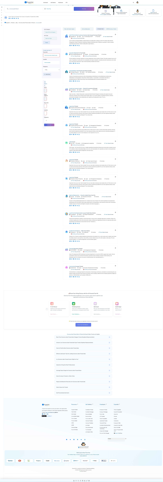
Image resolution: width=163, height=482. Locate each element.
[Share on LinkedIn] (12, 18)
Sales (94, 107)
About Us (116, 414)
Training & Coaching (91, 72)
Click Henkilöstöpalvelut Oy (76, 54)
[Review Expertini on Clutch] (47, 461)
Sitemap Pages (74, 427)
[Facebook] (42, 414)
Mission (115, 416)
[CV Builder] (1, 20)
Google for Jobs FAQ (118, 425)
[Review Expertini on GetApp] (94, 461)
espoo (80, 36)
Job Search (45, 2)
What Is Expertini (117, 409)
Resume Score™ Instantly (137, 14)
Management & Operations (96, 125)
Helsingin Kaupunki (75, 72)
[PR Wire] (1, 25)
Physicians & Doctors (87, 196)
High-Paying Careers (121, 13)
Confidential (73, 90)
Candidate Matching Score (105, 425)
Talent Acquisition (103, 418)
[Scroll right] (119, 309)
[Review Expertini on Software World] (76, 461)
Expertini (116, 404)
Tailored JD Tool (103, 423)
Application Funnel (103, 420)
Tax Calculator (88, 429)
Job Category (47, 29)
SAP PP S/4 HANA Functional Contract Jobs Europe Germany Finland (85, 35)
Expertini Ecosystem (118, 412)
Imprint (115, 418)
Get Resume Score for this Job (78, 38)
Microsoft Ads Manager (104, 433)
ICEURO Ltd (73, 36)
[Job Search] (133, 3)
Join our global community (105, 14)
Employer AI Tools (103, 409)
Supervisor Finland (73, 106)
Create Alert (100, 29)
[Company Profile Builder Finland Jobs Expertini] (84, 480)
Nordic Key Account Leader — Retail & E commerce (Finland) (83, 88)
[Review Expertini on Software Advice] (85, 461)
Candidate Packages (89, 412)
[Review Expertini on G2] (20, 461)
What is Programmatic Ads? (118, 430)
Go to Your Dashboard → (83, 324)
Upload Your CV (153, 12)
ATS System (102, 416)
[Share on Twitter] (11, 18)
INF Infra (72, 143)
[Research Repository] (1, 23)
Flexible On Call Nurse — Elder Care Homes (79, 231)
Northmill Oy (73, 267)
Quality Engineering (95, 54)
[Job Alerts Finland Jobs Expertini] (80, 480)
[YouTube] (47, 414)
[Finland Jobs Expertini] (30, 2)
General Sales (87, 90)
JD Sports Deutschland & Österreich (78, 107)
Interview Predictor (89, 423)
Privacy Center (74, 420)
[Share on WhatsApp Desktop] (18, 18)
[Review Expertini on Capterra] (38, 461)
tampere (86, 54)
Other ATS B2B (117, 427)
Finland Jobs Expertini (46, 408)
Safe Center (73, 414)
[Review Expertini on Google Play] (113, 461)
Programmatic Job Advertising (103, 428)
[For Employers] (1, 17)
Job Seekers (53, 2)
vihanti (79, 232)
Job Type (46, 35)
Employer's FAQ (117, 423)
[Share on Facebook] (9, 18)
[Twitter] (44, 414)
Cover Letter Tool (89, 418)
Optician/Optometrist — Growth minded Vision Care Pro (82, 195)
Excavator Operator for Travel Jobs (77, 53)
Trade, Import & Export (92, 161)
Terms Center (74, 418)
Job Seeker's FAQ (89, 432)
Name (45, 87)
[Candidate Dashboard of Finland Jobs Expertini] (76, 480)
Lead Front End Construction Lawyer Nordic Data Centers (82, 213)
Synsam (72, 196)
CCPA (72, 423)
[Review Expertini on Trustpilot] (29, 461)
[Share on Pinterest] (14, 18)
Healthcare (86, 232)
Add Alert (47, 74)
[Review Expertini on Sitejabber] (66, 461)
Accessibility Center (75, 416)
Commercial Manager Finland (76, 266)
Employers (60, 2)
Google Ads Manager (104, 431)
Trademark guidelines (90, 468)
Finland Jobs (81, 447)
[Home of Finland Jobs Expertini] (74, 480)
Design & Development (89, 214)
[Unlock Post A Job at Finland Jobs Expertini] (87, 480)
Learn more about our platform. (51, 412)
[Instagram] (46, 414)
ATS (66, 2)
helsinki (82, 72)
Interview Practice (89, 420)
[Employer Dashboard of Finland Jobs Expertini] (82, 480)
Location (45, 59)
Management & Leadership (88, 143)
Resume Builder (89, 414)
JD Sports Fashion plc (75, 161)
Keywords (45, 52)
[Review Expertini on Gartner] (10, 461)
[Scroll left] (47, 309)
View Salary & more (108, 36)
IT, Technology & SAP (88, 36)
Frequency (45, 66)
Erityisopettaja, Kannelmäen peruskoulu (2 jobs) (80, 70)
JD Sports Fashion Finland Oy (77, 178)
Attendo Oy (73, 232)
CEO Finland (72, 142)
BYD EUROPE (73, 250)
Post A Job (102, 414)
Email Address (46, 95)
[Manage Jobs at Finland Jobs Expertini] (89, 480)
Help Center (73, 411)
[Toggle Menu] (2, 7)
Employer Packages (103, 412)
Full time (98, 36)
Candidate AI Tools (89, 409)
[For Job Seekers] (1, 15)
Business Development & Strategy (91, 267)
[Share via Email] (16, 18)
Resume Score (88, 416)
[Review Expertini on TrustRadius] (57, 461)
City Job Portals (74, 429)
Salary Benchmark (89, 427)
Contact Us (116, 420)
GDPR (72, 425)
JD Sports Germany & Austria (77, 125)
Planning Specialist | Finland (75, 248)
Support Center (74, 409)
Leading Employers (123, 12)
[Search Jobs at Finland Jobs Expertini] (78, 480)
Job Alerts (88, 425)
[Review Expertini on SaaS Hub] (104, 461)
